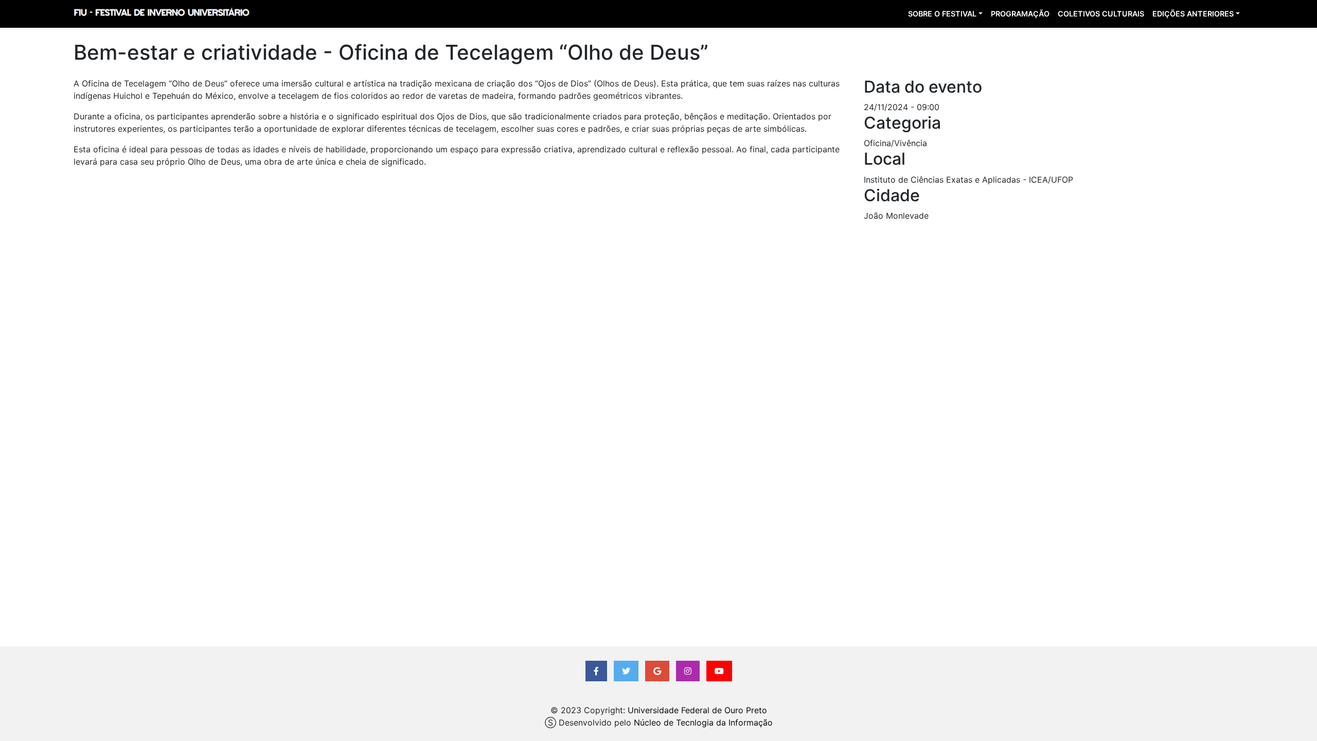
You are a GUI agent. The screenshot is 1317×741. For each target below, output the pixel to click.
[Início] (161, 14)
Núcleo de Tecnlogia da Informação (703, 722)
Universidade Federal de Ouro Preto (697, 710)
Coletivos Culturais (1101, 13)
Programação (1020, 13)
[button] (596, 671)
